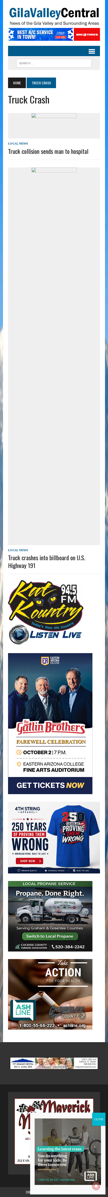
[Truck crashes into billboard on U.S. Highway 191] (54, 541)
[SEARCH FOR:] (54, 62)
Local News (18, 143)
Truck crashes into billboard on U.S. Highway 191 (46, 561)
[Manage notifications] (96, 1186)
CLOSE (98, 1119)
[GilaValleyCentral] (54, 16)
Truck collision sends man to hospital (48, 151)
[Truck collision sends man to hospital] (54, 135)
